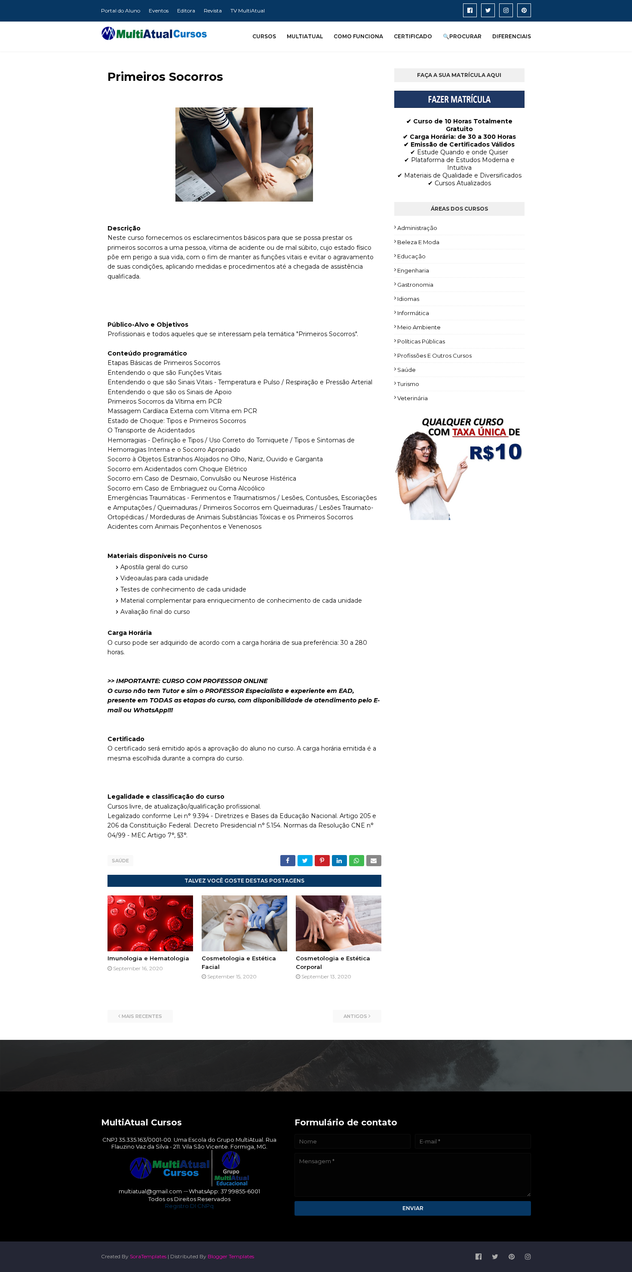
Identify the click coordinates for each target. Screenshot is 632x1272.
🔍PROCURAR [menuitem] (462, 36)
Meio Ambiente (419, 327)
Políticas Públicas (421, 341)
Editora (186, 10)
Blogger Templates (231, 1256)
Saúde (120, 861)
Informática (413, 313)
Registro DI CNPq (189, 1205)
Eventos (159, 10)
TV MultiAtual (247, 10)
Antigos (355, 1016)
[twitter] (488, 10)
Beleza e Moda (418, 242)
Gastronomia (415, 284)
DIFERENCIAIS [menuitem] (511, 36)
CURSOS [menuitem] (264, 36)
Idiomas (408, 298)
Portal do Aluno (120, 10)
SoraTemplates (148, 1256)
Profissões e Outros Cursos (434, 355)
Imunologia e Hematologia (148, 958)
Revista (213, 10)
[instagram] (506, 10)
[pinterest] (524, 10)
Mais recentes (142, 1016)
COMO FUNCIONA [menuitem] (358, 36)
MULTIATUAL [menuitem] (305, 36)
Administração (417, 227)
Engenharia (413, 270)
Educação (411, 256)
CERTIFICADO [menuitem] (413, 36)
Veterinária (412, 398)
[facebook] (470, 10)
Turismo (408, 383)
